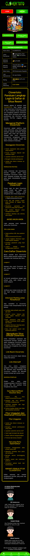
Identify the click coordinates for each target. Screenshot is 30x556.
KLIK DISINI (16, 84)
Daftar (11, 555)
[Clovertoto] (15, 6)
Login (19, 555)
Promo (3, 555)
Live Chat (26, 555)
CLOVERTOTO (8, 107)
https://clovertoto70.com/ (14, 198)
